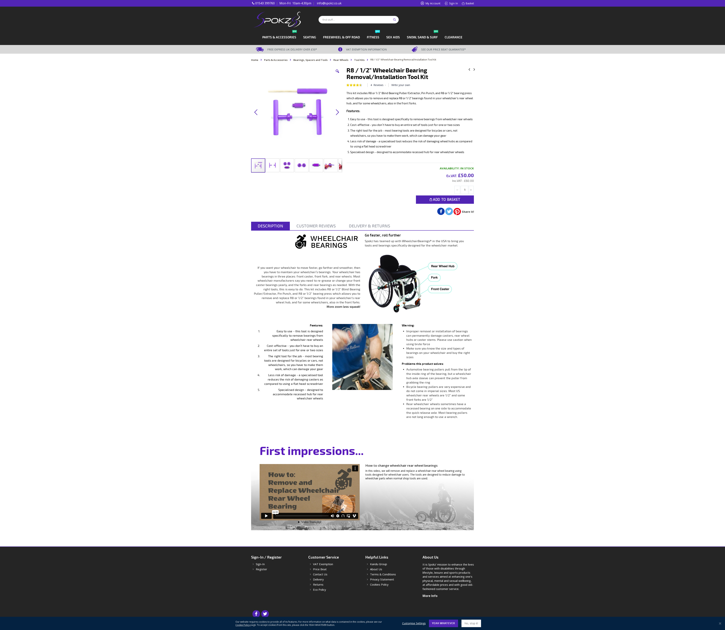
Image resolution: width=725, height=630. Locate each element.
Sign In (453, 3)
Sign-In (260, 564)
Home (254, 60)
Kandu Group (378, 564)
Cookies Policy (379, 584)
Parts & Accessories (276, 60)
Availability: (450, 168)
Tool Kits (359, 60)
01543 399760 (265, 3)
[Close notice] (720, 623)
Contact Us (320, 574)
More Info (430, 596)
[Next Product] (474, 69)
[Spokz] (284, 19)
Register (261, 569)
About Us (376, 569)
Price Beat (320, 569)
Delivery (318, 579)
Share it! (468, 212)
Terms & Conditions (383, 574)
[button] (337, 74)
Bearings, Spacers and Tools (310, 60)
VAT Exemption (323, 564)
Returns (318, 584)
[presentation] (270, 226)
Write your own (400, 85)
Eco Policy (319, 589)
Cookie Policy (242, 625)
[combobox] (359, 19)
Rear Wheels (340, 60)
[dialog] (362, 623)
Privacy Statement (382, 579)
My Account (433, 3)
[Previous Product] (469, 69)
